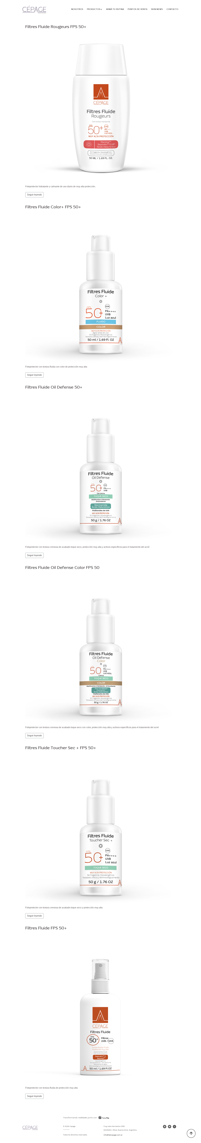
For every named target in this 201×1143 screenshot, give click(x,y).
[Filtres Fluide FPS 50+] (100, 1009)
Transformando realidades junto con (80, 1118)
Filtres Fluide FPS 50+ (46, 928)
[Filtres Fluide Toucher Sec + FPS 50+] (100, 829)
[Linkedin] (164, 1126)
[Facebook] (169, 1126)
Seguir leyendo (34, 195)
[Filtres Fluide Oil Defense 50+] (100, 468)
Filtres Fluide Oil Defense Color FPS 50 (62, 568)
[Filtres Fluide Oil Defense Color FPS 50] (100, 648)
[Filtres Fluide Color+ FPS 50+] (100, 288)
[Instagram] (174, 1126)
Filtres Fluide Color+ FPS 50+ (53, 207)
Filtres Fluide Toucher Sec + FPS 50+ (60, 748)
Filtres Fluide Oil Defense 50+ (53, 387)
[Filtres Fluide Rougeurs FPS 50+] (100, 108)
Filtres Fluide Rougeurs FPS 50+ (55, 27)
